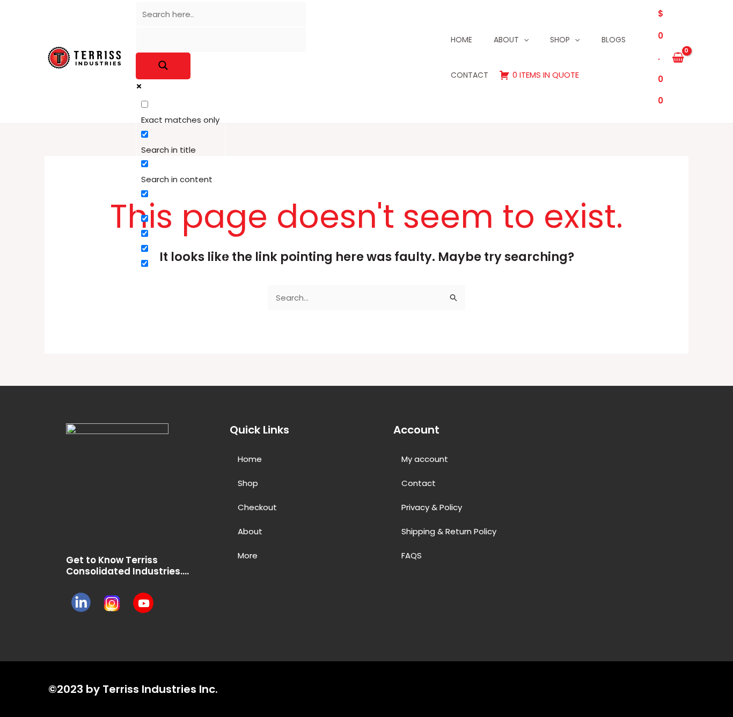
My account (424, 459)
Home (461, 39)
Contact (469, 75)
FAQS (411, 555)
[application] (524, 39)
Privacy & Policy (431, 507)
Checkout (257, 507)
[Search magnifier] (163, 66)
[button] (301, 555)
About (506, 39)
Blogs (614, 39)
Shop (560, 39)
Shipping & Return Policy (448, 531)
